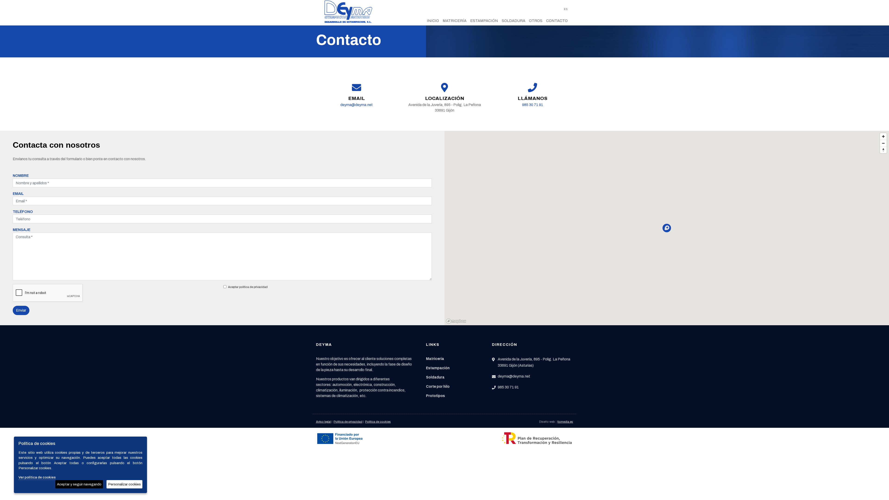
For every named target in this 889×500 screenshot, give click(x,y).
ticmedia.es (565, 421)
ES (566, 9)
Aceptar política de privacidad (248, 287)
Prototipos (435, 396)
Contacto (557, 21)
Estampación (484, 21)
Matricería (454, 21)
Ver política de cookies (37, 477)
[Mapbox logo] (456, 321)
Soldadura (513, 21)
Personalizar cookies (124, 484)
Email (18, 194)
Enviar (21, 310)
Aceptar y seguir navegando (79, 484)
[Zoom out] (883, 143)
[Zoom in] (883, 136)
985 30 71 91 (532, 105)
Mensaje (21, 230)
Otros (535, 21)
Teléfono (23, 212)
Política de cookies (378, 421)
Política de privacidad (348, 421)
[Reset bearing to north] (883, 150)
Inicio (433, 21)
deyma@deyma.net (356, 105)
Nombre (21, 176)
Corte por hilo (438, 386)
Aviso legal (323, 421)
